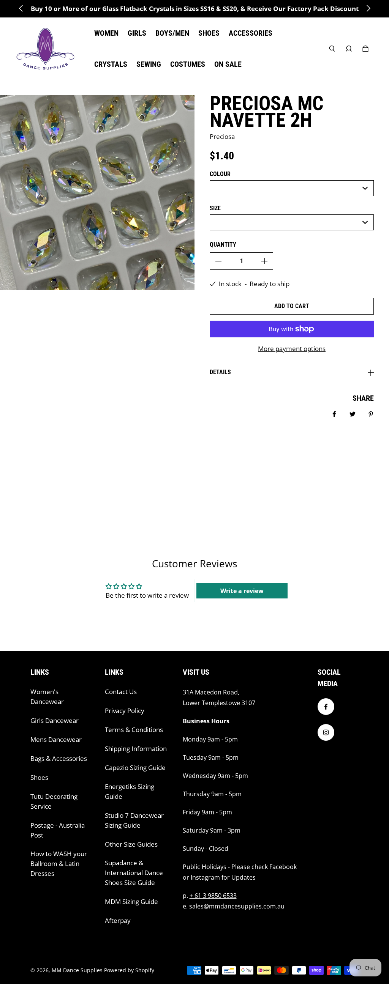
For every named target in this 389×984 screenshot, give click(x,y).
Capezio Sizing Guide (135, 767)
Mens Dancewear (56, 739)
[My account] (348, 48)
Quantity (223, 244)
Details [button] (220, 372)
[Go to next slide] (368, 8)
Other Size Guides (131, 844)
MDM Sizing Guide (131, 901)
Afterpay (118, 920)
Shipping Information (136, 748)
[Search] (332, 48)
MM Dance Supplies (77, 970)
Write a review (242, 591)
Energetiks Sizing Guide (129, 791)
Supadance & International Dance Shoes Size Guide (134, 872)
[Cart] (365, 48)
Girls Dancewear (54, 720)
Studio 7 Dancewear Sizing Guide (134, 820)
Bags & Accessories (58, 758)
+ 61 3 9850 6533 (213, 895)
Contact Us (121, 691)
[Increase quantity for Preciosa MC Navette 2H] (264, 261)
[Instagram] (326, 732)
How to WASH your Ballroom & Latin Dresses (58, 863)
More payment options (292, 348)
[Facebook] (326, 706)
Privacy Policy (124, 710)
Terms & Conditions (134, 729)
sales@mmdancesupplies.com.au (237, 906)
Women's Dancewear (47, 696)
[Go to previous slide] (21, 8)
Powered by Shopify (129, 970)
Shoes (39, 777)
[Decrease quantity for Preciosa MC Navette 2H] (218, 261)
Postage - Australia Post (57, 830)
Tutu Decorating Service (53, 801)
